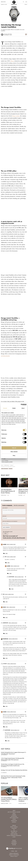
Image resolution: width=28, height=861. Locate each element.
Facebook (14, 841)
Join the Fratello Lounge (14, 812)
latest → (25, 475)
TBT (14, 829)
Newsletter (14, 820)
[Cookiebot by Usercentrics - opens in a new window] (21, 404)
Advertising (14, 816)
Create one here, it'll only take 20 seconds (14, 538)
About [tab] (23, 408)
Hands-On (14, 828)
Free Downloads (14, 817)
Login (5, 533)
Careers (14, 815)
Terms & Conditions (14, 854)
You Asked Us (14, 831)
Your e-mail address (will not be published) (10, 521)
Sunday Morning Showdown (14, 835)
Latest (14, 837)
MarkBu (4, 544)
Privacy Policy (14, 856)
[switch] (25, 434)
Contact (14, 822)
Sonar (4, 607)
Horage (12, 61)
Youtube (14, 844)
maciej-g (5, 711)
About (14, 813)
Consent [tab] (5, 408)
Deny (14, 455)
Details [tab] (14, 408)
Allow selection (14, 451)
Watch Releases (4, 468)
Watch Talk (14, 832)
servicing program (5, 356)
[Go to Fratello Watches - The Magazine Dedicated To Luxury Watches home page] (14, 1)
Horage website (15, 116)
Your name (4, 516)
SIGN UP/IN (3, 1)
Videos (14, 819)
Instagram (14, 843)
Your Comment (5, 507)
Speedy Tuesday (14, 827)
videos (26, 4)
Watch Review (14, 834)
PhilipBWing (5, 638)
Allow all (14, 447)
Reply (7, 553)
